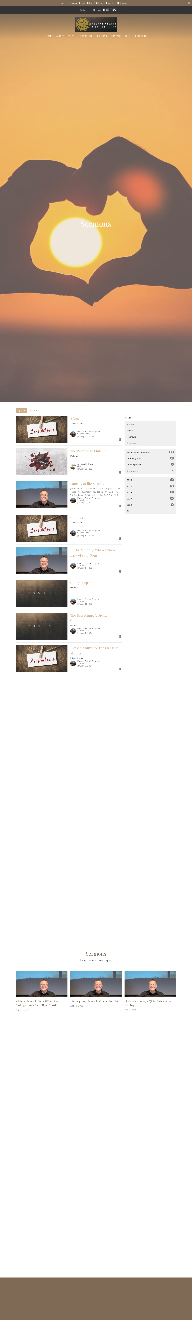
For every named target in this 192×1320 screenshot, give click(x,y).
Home (49, 36)
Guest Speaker (150, 464)
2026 (150, 479)
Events (72, 36)
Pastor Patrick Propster (150, 452)
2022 (150, 504)
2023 (150, 498)
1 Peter (130, 424)
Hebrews (131, 436)
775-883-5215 (95, 10)
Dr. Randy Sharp (150, 458)
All (128, 511)
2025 (150, 486)
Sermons (102, 36)
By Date (22, 410)
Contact (83, 10)
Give (127, 36)
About (60, 36)
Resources (140, 36)
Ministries (86, 36)
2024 (150, 492)
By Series (34, 410)
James (130, 430)
